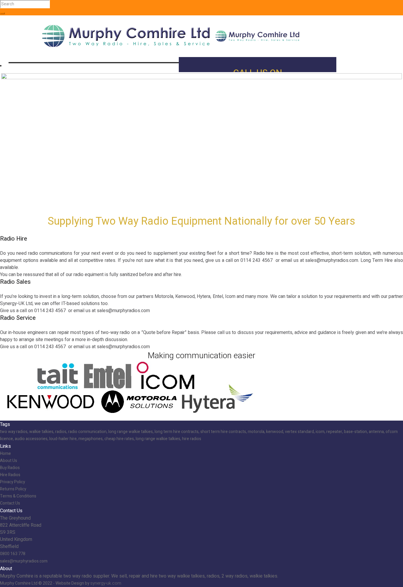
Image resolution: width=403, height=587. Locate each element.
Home (5, 453)
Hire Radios (10, 475)
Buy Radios (10, 468)
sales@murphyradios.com (23, 561)
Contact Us (10, 503)
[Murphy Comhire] (171, 36)
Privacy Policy (12, 482)
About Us (8, 461)
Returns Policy (13, 489)
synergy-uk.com (105, 583)
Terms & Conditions (18, 496)
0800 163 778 (12, 554)
